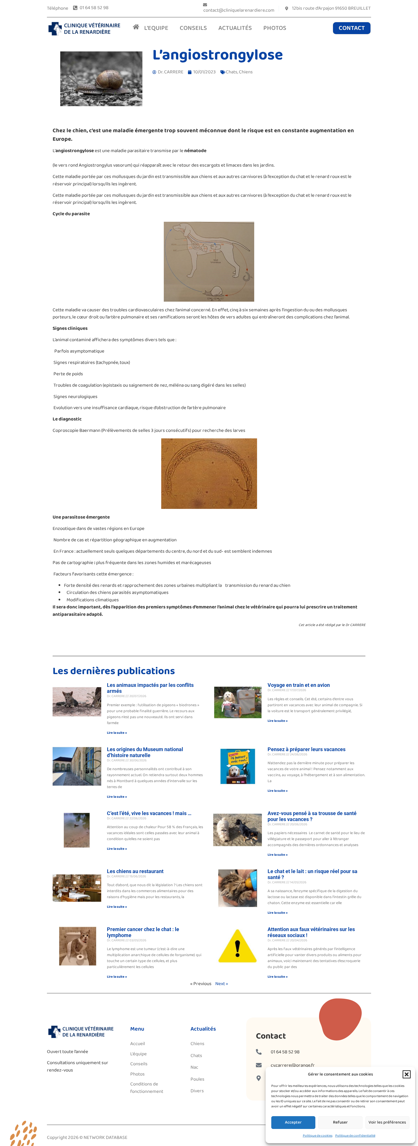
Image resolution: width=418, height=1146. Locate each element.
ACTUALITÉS (235, 28)
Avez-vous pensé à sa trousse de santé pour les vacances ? (312, 816)
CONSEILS (193, 28)
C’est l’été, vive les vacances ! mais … (149, 813)
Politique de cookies (317, 1135)
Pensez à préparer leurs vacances (306, 749)
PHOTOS (274, 28)
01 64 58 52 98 (285, 1052)
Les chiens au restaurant (135, 871)
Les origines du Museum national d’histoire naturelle (145, 752)
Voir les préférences (387, 1122)
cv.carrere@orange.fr (293, 1065)
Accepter (293, 1122)
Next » (221, 984)
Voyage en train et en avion (299, 685)
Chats (231, 72)
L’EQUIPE (156, 28)
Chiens (246, 72)
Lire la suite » (117, 732)
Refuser (340, 1122)
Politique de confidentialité (355, 1135)
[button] (406, 1074)
